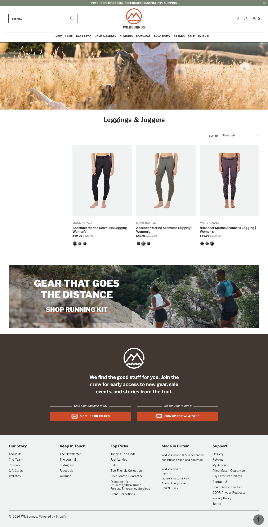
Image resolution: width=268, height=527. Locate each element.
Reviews (14, 465)
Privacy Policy (222, 498)
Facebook (66, 471)
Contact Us (220, 482)
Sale (113, 465)
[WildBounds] (134, 18)
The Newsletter (70, 454)
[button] (69, 36)
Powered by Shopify (52, 517)
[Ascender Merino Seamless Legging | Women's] (74, 243)
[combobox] (42, 18)
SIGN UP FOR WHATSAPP (181, 416)
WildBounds (29, 517)
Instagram (67, 465)
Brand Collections (123, 494)
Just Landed (119, 460)
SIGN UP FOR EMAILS (95, 416)
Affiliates (15, 476)
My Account (221, 465)
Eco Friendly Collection (126, 471)
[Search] (72, 18)
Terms (217, 504)
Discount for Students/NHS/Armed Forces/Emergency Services (130, 486)
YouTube (65, 476)
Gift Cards (16, 471)
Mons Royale (82, 222)
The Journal (68, 460)
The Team (16, 460)
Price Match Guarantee (127, 476)
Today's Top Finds (123, 454)
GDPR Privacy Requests (229, 493)
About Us (15, 454)
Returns (218, 460)
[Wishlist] (236, 18)
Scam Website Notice (227, 487)
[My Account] (246, 18)
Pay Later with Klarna (227, 476)
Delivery (218, 454)
